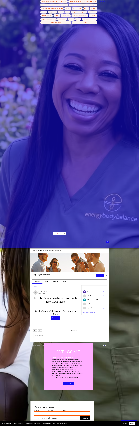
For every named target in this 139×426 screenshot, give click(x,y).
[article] (56, 314)
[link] (37, 281)
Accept (132, 423)
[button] (107, 241)
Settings (125, 423)
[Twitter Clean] (105, 345)
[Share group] (106, 276)
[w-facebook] (104, 346)
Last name (50, 410)
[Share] (77, 291)
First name (36, 410)
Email (64, 410)
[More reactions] (40, 330)
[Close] (137, 423)
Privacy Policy (63, 423)
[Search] (93, 275)
